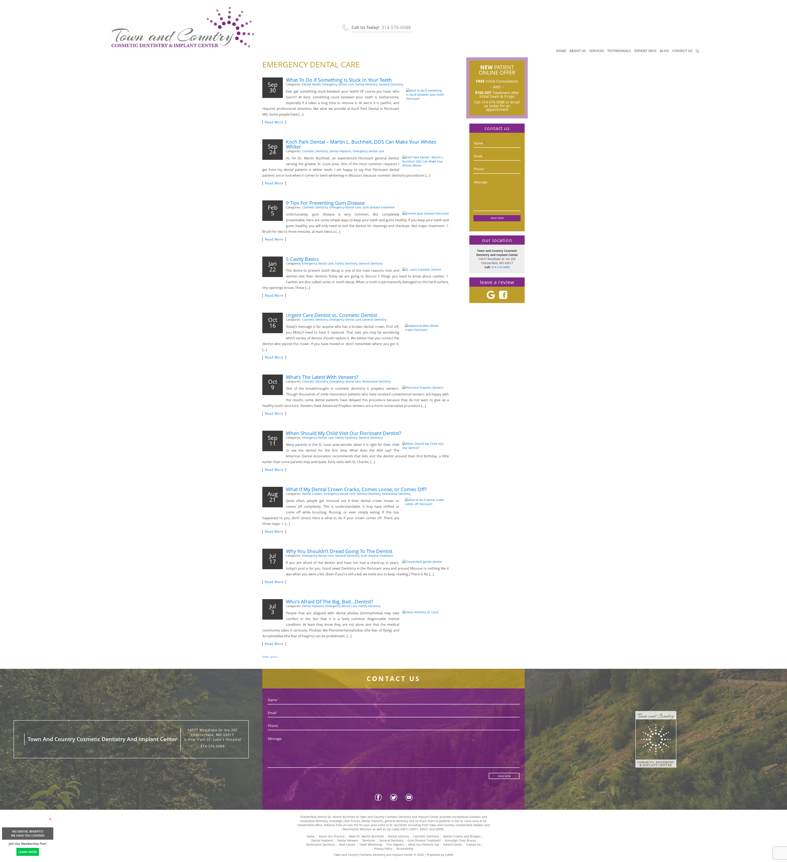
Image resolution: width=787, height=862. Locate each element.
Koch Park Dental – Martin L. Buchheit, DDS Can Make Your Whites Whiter (361, 144)
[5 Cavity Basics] (425, 270)
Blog (664, 51)
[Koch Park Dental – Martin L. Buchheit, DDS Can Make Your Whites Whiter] (425, 161)
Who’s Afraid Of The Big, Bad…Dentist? (329, 601)
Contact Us (682, 51)
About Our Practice (332, 836)
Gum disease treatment (378, 207)
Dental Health (311, 84)
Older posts (270, 657)
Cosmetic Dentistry (315, 151)
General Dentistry (391, 84)
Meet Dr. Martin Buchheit (366, 836)
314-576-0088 (396, 27)
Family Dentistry (366, 84)
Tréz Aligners (395, 844)
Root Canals (347, 844)
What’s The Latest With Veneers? (322, 377)
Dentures (368, 840)
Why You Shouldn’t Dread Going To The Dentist (339, 551)
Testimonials (619, 51)
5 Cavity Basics (302, 259)
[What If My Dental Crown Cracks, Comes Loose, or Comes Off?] (425, 513)
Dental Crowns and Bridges (462, 836)
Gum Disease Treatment (424, 840)
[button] (697, 51)
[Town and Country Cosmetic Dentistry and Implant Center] (182, 27)
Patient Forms (452, 844)
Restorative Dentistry (376, 381)
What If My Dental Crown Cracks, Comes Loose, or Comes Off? (356, 489)
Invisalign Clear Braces (460, 840)
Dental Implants (340, 151)
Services (596, 51)
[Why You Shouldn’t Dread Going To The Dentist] (425, 562)
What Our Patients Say (423, 844)
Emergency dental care (338, 84)
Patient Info (645, 51)
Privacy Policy (383, 849)
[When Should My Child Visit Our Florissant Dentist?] (425, 446)
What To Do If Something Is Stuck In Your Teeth (339, 79)
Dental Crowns (312, 494)
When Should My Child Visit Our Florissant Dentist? (343, 433)
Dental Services (398, 836)
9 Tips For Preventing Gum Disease (325, 202)
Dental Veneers (347, 840)
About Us (577, 51)
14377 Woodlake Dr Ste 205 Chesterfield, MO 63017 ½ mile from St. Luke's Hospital (212, 735)
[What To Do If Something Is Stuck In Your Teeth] (425, 104)
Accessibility (404, 849)
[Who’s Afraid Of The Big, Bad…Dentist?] (425, 625)
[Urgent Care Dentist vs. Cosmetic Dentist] (425, 339)
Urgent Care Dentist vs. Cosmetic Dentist (331, 315)
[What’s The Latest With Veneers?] (425, 388)
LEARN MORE (27, 852)
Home (561, 51)
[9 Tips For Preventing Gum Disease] (425, 213)
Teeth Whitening (370, 844)
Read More (274, 122)
